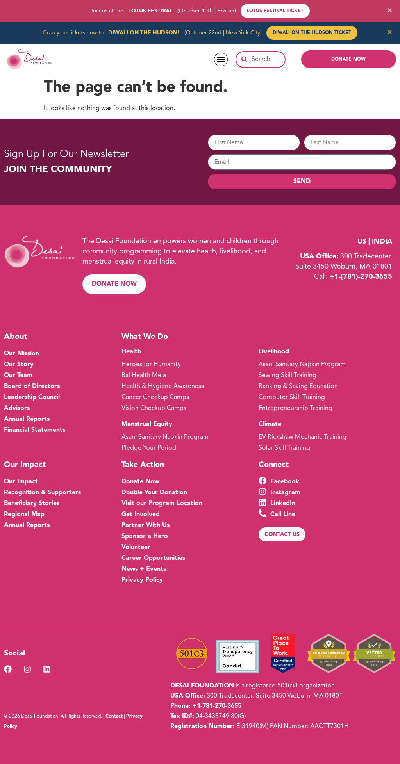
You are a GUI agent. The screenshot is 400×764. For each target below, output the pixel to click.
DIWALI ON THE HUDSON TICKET (312, 32)
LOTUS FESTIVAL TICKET (275, 11)
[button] (221, 59)
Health (131, 352)
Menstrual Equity (146, 424)
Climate (270, 424)
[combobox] (261, 59)
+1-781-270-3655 (217, 706)
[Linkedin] (47, 669)
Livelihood (274, 352)
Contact (114, 716)
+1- (361, 276)
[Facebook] (8, 669)
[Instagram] (27, 669)
